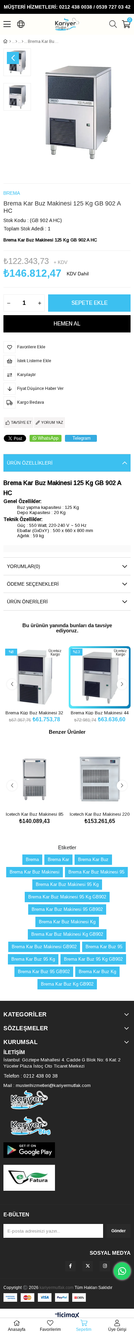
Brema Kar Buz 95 (104, 946)
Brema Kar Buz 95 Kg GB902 (93, 959)
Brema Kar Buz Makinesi (34, 872)
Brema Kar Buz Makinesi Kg (67, 921)
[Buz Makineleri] (16, 41)
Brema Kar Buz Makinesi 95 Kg (67, 884)
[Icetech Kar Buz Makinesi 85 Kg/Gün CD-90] (34, 779)
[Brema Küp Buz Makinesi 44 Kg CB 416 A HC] (100, 677)
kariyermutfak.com (57, 1287)
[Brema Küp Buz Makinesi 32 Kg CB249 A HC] (34, 677)
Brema (32, 859)
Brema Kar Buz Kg (97, 971)
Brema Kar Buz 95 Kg (33, 959)
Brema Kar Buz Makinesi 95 (96, 872)
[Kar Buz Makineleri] (22, 41)
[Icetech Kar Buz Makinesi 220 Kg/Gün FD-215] (100, 779)
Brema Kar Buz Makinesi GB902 (44, 946)
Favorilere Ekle (27, 695)
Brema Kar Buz (93, 859)
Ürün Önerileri (27, 601)
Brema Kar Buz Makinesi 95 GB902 (67, 909)
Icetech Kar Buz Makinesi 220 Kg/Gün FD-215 (100, 814)
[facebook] (70, 1266)
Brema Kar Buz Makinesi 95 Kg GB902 (67, 896)
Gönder (118, 1230)
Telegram (81, 438)
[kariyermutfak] (67, 1099)
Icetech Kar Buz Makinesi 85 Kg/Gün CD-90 (34, 814)
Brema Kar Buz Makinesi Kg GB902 (67, 934)
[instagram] (105, 1266)
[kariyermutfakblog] (67, 1125)
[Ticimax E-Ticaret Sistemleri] (67, 1315)
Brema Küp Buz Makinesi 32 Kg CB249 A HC (34, 712)
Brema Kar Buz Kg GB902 (67, 984)
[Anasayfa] (10, 41)
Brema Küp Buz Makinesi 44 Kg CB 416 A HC (100, 712)
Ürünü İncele (42, 695)
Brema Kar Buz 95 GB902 (44, 971)
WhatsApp (48, 438)
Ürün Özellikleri (30, 463)
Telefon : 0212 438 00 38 (30, 1076)
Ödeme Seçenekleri (33, 584)
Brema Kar (58, 859)
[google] (67, 1150)
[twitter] (87, 1266)
